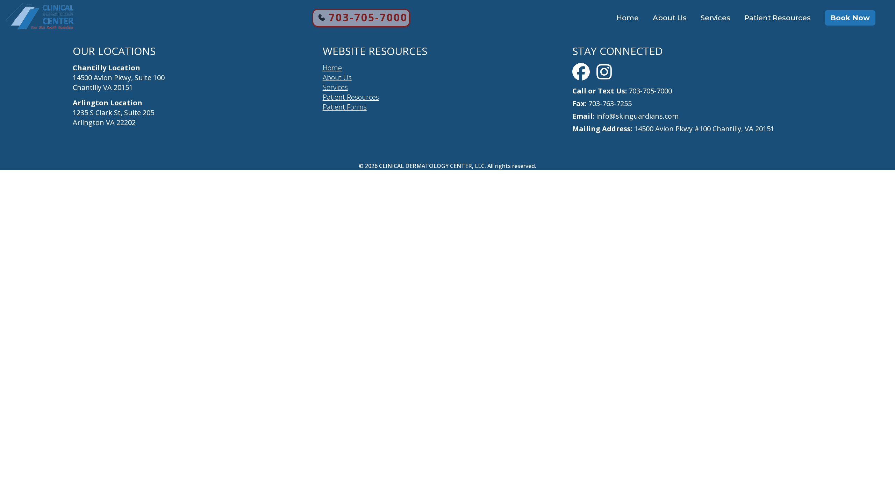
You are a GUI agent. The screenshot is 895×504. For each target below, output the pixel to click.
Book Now (850, 18)
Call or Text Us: (599, 91)
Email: (583, 116)
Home (627, 18)
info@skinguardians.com (636, 116)
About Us (670, 18)
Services (715, 18)
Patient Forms (345, 107)
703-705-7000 (368, 17)
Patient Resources (777, 18)
